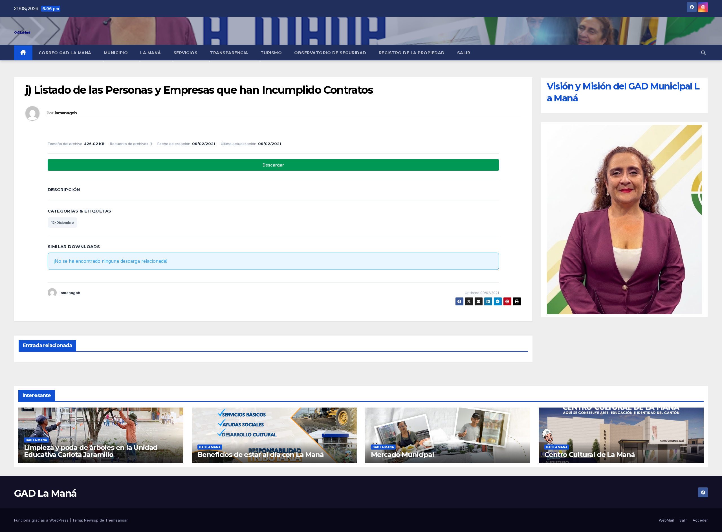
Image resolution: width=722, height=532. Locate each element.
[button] (703, 53)
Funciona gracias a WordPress (42, 520)
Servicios (185, 52)
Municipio (116, 52)
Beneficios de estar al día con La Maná (260, 454)
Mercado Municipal (402, 454)
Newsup (91, 520)
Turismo (271, 52)
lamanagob (66, 112)
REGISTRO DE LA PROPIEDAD (412, 52)
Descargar (273, 165)
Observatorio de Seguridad (330, 52)
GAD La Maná (22, 32)
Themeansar (116, 520)
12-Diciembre (62, 222)
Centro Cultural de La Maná (589, 454)
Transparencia (229, 52)
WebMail (666, 520)
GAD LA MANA (36, 440)
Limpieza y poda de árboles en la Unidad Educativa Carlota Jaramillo (90, 451)
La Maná (150, 52)
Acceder (700, 520)
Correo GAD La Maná (65, 52)
